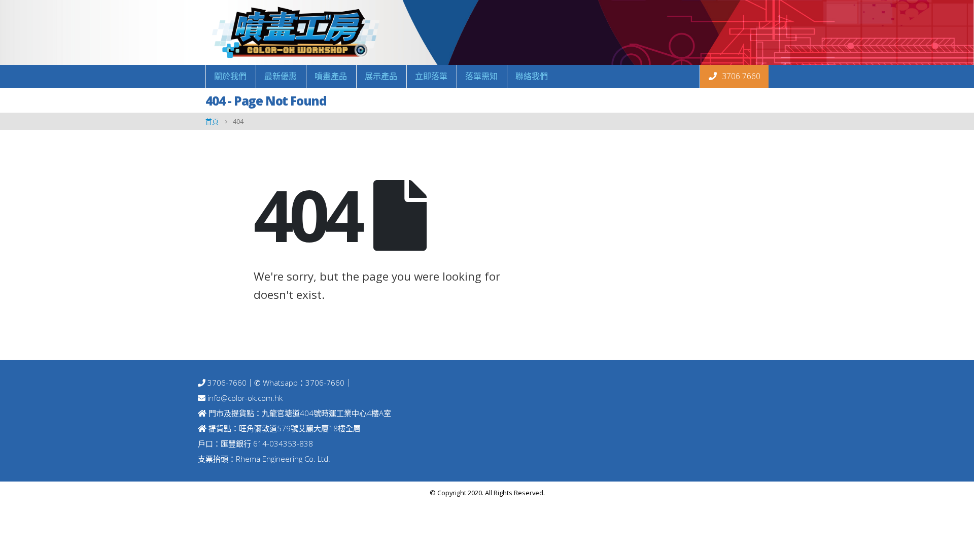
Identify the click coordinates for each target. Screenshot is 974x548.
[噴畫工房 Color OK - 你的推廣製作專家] (294, 32)
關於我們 (230, 76)
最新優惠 (280, 76)
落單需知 (481, 76)
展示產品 (381, 76)
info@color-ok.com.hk (245, 398)
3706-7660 (226, 383)
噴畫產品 (331, 76)
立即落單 (431, 76)
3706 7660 (740, 76)
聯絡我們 (531, 76)
